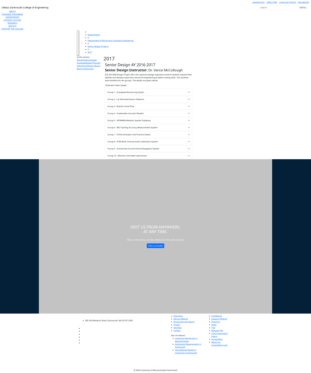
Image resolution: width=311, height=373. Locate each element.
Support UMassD (219, 319)
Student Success (12, 20)
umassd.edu (258, 2)
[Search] (292, 7)
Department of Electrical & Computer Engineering (111, 40)
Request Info (217, 330)
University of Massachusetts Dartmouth (110, 316)
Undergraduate (89, 60)
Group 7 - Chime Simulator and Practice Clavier (129, 134)
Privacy (176, 324)
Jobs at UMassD (180, 319)
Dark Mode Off (155, 366)
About (12, 11)
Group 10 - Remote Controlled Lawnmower (127, 155)
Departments (12, 17)
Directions (178, 316)
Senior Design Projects (98, 46)
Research (12, 23)
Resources (81, 68)
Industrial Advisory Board (88, 66)
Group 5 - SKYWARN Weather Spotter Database (129, 120)
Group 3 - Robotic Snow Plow (121, 106)
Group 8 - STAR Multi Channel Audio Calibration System (133, 141)
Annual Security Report (184, 321)
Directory (272, 2)
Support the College (12, 29)
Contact (177, 330)
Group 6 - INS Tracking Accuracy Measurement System (133, 127)
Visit (213, 327)
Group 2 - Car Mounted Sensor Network (126, 99)
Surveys (90, 68)
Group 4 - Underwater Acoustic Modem (126, 113)
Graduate (81, 63)
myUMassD (303, 2)
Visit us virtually (155, 245)
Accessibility (216, 339)
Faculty (12, 26)
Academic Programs (12, 14)
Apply (213, 324)
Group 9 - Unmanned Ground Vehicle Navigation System (133, 148)
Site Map (177, 327)
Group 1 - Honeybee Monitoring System (126, 92)
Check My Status (287, 2)
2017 (90, 52)
